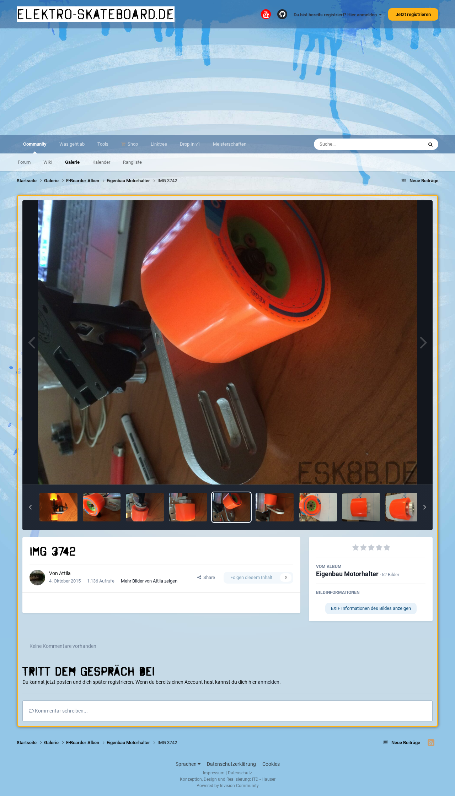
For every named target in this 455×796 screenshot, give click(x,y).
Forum (24, 162)
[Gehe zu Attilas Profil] (37, 577)
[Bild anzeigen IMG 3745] (102, 507)
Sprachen (187, 764)
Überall (406, 144)
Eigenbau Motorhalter (347, 574)
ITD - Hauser (263, 779)
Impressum (214, 772)
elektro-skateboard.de (96, 14)
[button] (30, 507)
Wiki (47, 162)
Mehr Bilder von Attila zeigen (149, 581)
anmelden (268, 682)
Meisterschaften (229, 144)
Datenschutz (240, 772)
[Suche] (430, 144)
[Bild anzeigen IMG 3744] (145, 507)
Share (208, 577)
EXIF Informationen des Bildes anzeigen (371, 608)
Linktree (159, 144)
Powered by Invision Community (228, 785)
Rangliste (132, 162)
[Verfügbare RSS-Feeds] (431, 743)
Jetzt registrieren (413, 14)
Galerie (72, 162)
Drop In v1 (190, 144)
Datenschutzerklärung (231, 764)
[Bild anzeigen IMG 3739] (361, 507)
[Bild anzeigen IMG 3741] (275, 507)
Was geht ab (72, 144)
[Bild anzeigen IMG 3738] (404, 507)
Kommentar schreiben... (61, 711)
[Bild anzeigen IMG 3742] (232, 507)
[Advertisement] (227, 81)
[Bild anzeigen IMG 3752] (58, 507)
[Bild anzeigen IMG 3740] (318, 507)
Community (35, 144)
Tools (102, 144)
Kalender (101, 162)
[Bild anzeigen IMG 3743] (188, 507)
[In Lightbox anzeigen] (227, 342)
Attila (65, 573)
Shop (132, 144)
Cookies (271, 764)
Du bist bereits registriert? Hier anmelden (336, 14)
